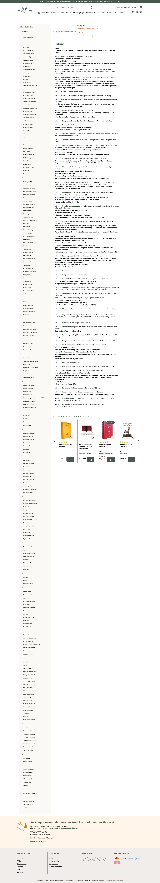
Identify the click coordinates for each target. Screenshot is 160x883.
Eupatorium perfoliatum (30, 329)
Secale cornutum (28, 678)
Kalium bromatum (28, 436)
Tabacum (25, 728)
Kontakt (134, 7)
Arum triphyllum (27, 127)
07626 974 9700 (75, 1)
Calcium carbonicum (29, 188)
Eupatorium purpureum (30, 332)
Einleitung (25, 31)
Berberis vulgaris (28, 158)
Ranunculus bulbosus (29, 635)
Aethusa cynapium (28, 60)
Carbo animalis (27, 210)
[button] (55, 441)
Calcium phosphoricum (29, 191)
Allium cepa (26, 73)
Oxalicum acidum (28, 583)
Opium (25, 580)
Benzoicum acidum (28, 154)
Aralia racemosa (27, 111)
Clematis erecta (27, 255)
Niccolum (26, 559)
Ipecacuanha (27, 422)
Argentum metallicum (29, 114)
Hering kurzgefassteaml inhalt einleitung (34, 398)
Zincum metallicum (28, 801)
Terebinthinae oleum (29, 737)
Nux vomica (26, 569)
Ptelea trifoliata (27, 623)
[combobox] (75, 7)
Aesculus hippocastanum (30, 57)
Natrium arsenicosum (29, 547)
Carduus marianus (28, 217)
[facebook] (84, 859)
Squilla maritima (27, 700)
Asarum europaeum (29, 134)
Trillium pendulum (28, 750)
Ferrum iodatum (27, 343)
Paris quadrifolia (27, 595)
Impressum (53, 864)
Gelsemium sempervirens (30, 361)
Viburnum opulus (28, 779)
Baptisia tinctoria (28, 145)
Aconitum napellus (28, 53)
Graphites (26, 371)
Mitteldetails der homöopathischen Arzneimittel (85, 446)
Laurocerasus (27, 467)
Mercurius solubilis (28, 526)
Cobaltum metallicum (29, 259)
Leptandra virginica (28, 473)
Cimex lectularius (28, 243)
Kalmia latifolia (27, 449)
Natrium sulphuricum (29, 556)
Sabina (25, 665)
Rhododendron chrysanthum (31, 644)
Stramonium (26, 713)
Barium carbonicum (28, 148)
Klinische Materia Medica (105, 445)
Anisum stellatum (28, 95)
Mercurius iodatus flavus (30, 519)
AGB (51, 858)
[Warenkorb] (141, 12)
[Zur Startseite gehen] (24, 10)
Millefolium (26, 532)
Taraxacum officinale (29, 731)
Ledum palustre (27, 470)
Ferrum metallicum (28, 347)
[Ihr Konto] (137, 12)
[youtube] (94, 859)
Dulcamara (26, 315)
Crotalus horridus (28, 284)
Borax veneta (27, 164)
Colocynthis (26, 275)
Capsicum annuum (28, 207)
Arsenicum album (28, 124)
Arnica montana (27, 121)
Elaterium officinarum (29, 322)
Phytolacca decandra (29, 607)
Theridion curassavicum (29, 744)
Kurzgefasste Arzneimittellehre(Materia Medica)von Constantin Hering (87, 32)
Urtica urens (26, 758)
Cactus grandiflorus (28, 182)
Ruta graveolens (27, 654)
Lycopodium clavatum (29, 489)
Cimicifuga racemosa (29, 246)
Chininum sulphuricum (29, 236)
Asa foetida (26, 130)
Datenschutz (54, 861)
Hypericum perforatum (29, 407)
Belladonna (26, 151)
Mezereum (26, 529)
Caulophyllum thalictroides (30, 220)
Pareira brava (27, 591)
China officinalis (27, 233)
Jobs (18, 869)
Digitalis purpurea (28, 302)
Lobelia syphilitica (28, 486)
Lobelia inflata (27, 483)
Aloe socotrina (27, 76)
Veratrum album (27, 772)
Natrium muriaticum (29, 553)
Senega (25, 684)
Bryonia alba (26, 174)
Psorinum (26, 620)
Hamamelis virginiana (29, 385)
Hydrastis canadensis (29, 401)
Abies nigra (26, 41)
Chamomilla (26, 226)
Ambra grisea (27, 82)
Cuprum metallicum (28, 291)
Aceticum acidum (28, 50)
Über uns (120, 7)
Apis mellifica (27, 105)
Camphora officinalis (29, 194)
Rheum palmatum (28, 641)
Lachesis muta (27, 460)
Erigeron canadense (29, 326)
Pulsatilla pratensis (28, 627)
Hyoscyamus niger (28, 404)
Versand (20, 867)
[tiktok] (99, 859)
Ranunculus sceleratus (29, 638)
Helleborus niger (28, 388)
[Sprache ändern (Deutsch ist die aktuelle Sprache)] (141, 7)
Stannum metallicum (29, 703)
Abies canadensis (28, 37)
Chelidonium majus (28, 230)
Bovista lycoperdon (28, 167)
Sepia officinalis (27, 687)
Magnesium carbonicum (30, 500)
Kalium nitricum (27, 446)
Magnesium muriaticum (30, 503)
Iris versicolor (27, 425)
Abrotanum (26, 44)
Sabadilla (25, 662)
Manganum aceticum (29, 510)
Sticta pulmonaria (28, 710)
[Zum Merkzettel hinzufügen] (72, 438)
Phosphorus (26, 604)
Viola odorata (27, 782)
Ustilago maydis (27, 761)
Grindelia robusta (28, 374)
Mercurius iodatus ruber (30, 523)
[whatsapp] (104, 859)
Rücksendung (22, 864)
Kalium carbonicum (28, 439)
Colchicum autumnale (29, 268)
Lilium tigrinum (27, 476)
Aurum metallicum (28, 137)
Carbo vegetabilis (28, 214)
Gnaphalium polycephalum (30, 367)
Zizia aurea (26, 808)
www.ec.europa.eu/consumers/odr (112, 880)
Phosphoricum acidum (29, 601)
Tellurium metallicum (29, 734)
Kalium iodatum (27, 443)
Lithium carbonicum (28, 479)
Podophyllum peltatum (29, 617)
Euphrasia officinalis (28, 335)
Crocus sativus (27, 281)
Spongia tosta (27, 697)
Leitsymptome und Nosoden (65, 445)
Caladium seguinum (28, 185)
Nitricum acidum (27, 563)
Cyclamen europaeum (29, 294)
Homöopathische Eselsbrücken (126, 445)
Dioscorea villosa (28, 305)
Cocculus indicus (27, 262)
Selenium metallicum (29, 681)
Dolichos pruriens (28, 308)
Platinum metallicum (29, 611)
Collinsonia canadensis (29, 271)
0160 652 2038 (97, 1)
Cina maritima (27, 249)
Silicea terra (26, 691)
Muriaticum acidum (28, 535)
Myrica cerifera (27, 539)
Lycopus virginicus (28, 492)
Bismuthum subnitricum (30, 161)
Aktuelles (127, 7)
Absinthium (26, 47)
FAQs (19, 861)
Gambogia (26, 358)
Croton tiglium (27, 287)
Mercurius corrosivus (29, 516)
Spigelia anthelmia (28, 694)
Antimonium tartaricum (29, 101)
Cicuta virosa (26, 239)
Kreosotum (26, 452)
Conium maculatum (28, 278)
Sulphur (25, 716)
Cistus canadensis (28, 252)
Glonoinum (26, 364)
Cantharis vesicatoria (29, 204)
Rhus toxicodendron (29, 647)
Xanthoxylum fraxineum (30, 793)
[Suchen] (57, 7)
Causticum (26, 223)
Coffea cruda (26, 265)
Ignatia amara (27, 415)
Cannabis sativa (27, 201)
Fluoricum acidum (28, 350)
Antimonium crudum (29, 98)
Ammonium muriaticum (30, 89)
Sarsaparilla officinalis (29, 675)
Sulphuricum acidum (29, 720)
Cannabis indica (27, 198)
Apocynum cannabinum (30, 108)
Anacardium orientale (29, 92)
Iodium (25, 419)
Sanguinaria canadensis (29, 671)
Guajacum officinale (28, 377)
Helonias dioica (27, 391)
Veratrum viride (27, 776)
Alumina (25, 79)
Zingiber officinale (28, 804)
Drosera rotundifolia (29, 311)
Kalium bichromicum (29, 433)
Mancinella (26, 507)
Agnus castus (27, 66)
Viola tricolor (26, 785)
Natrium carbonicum (29, 550)
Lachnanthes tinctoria (29, 463)
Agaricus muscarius (28, 63)
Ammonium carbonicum (30, 85)
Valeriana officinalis (28, 769)
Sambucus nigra (27, 668)
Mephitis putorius (28, 513)
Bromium (26, 170)
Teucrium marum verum (30, 740)
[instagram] (89, 859)
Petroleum (26, 598)
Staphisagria (26, 707)
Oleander (26, 577)
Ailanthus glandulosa (29, 69)
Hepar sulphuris (27, 395)
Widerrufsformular (56, 867)
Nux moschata (27, 566)
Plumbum (26, 614)
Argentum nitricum (28, 118)
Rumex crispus (27, 651)
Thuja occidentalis (28, 747)
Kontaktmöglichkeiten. (70, 828)
